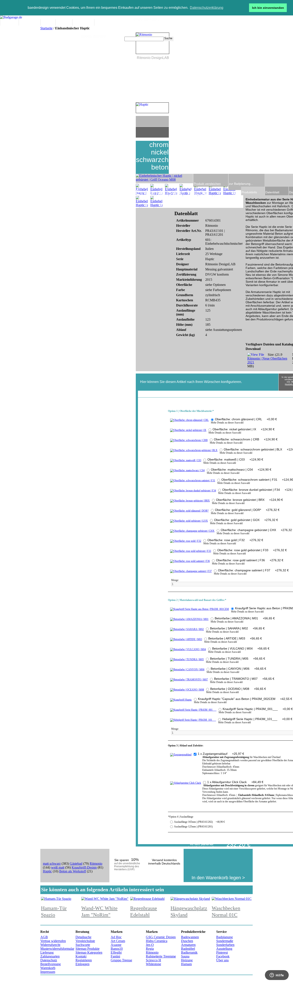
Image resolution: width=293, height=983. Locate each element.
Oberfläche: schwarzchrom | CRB (246, 439)
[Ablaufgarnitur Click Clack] (185, 782)
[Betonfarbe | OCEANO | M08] (187, 689)
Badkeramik (189, 952)
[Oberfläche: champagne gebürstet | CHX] (192, 530)
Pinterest (222, 952)
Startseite (46, 28)
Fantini (115, 956)
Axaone (116, 945)
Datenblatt (272, 192)
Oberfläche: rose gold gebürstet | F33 (252, 550)
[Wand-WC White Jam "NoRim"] (104, 898)
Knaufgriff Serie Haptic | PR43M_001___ (258, 709)
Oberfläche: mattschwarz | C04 (241, 469)
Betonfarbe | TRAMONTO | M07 (244, 678)
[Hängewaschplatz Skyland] (190, 898)
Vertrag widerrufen (53, 941)
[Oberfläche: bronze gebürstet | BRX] (190, 500)
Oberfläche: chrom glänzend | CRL (246, 419)
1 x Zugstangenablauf (221, 753)
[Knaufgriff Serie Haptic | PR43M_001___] (193, 709)
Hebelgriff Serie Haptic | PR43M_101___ (257, 719)
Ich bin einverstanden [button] (268, 7)
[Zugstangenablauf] (181, 754)
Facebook (223, 956)
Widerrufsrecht (50, 945)
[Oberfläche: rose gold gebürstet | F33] (190, 550)
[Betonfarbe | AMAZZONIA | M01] (189, 619)
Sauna (185, 956)
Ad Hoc (116, 937)
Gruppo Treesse (121, 960)
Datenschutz (48, 960)
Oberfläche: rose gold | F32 (235, 540)
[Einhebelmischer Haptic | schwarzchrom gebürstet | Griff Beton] (142, 190)
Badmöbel (188, 948)
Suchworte (83, 945)
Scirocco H (153, 960)
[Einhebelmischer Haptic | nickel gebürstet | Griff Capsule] (215, 190)
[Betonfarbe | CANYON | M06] (187, 669)
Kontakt (81, 956)
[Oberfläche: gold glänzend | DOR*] (189, 510)
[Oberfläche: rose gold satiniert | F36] (190, 561)
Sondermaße (224, 941)
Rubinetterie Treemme (161, 956)
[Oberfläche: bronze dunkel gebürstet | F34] (193, 490)
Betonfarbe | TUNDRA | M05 (237, 658)
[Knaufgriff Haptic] (181, 699)
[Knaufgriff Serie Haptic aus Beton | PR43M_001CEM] (199, 609)
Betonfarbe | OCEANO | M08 (238, 688)
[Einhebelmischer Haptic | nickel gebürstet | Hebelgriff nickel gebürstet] (200, 190)
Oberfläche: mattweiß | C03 (235, 459)
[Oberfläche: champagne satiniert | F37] (191, 571)
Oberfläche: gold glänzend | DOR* (247, 510)
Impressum (47, 972)
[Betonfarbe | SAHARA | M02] (187, 629)
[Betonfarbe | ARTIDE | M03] (186, 639)
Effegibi (116, 952)
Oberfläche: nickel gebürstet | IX (244, 429)
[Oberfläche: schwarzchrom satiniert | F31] (192, 480)
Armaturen (188, 945)
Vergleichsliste (85, 941)
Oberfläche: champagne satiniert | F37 (253, 570)
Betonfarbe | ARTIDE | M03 (235, 638)
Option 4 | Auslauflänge (180, 816)
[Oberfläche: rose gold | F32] (185, 540)
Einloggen (82, 964)
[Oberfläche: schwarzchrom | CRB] (189, 440)
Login (199, 27)
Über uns (222, 960)
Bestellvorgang (50, 964)
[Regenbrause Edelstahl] (147, 898)
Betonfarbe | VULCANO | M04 (240, 648)
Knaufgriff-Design (84, 867)
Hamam (186, 964)
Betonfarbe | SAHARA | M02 (237, 628)
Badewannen (190, 937)
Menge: (175, 580)
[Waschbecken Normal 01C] (232, 898)
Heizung (187, 960)
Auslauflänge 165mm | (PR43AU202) (199, 821)
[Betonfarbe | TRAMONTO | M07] (189, 679)
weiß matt (57, 867)
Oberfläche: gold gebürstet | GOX (246, 520)
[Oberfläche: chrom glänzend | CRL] (189, 420)
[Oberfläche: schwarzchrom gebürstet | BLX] (193, 450)
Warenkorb (47, 968)
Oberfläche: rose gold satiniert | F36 (249, 560)
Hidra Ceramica (156, 941)
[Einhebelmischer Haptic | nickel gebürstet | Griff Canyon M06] (156, 202)
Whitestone (153, 964)
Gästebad (76, 863)
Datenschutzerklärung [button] (206, 7)
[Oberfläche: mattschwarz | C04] (187, 470)
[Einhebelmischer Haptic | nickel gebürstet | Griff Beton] (156, 190)
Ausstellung (224, 948)
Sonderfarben (225, 945)
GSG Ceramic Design (161, 937)
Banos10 (117, 948)
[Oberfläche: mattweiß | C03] (185, 460)
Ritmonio (96, 863)
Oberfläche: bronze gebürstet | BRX (249, 499)
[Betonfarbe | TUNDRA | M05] (187, 659)
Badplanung (224, 937)
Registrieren (84, 960)
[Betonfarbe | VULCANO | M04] (188, 649)
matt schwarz (52, 863)
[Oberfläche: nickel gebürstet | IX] (188, 430)
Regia (150, 948)
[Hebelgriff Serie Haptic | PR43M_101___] (193, 719)
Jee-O (150, 945)
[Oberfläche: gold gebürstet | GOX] (189, 520)
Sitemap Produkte (88, 948)
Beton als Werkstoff (72, 871)
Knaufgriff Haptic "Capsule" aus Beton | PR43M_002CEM (245, 699)
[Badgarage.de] (11, 17)
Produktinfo (249, 192)
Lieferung (47, 952)
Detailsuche (83, 937)
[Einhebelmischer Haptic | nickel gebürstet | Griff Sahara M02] (142, 202)
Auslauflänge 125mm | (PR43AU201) (193, 826)
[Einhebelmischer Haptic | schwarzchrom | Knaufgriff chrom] (186, 190)
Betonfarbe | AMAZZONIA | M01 (245, 618)
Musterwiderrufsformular (57, 948)
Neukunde (188, 27)
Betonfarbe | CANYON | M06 (238, 668)
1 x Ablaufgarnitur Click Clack (235, 782)
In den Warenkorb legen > (218, 877)
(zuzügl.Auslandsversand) (201, 847)
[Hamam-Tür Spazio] (56, 898)
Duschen (187, 941)
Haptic (47, 871)
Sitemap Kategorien (89, 952)
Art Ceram (118, 941)
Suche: (121, 39)
